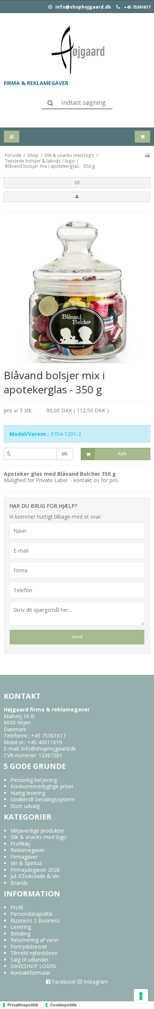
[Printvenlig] (147, 155)
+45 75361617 (137, 7)
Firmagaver (24, 856)
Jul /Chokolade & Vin (34, 876)
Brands (19, 882)
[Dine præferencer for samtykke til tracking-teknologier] (141, 996)
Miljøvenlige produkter (37, 830)
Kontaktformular (30, 972)
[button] (77, 182)
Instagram (95, 981)
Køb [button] (122, 453)
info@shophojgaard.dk (82, 7)
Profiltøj (20, 843)
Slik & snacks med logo (38, 836)
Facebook (63, 981)
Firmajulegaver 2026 (35, 869)
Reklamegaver (27, 850)
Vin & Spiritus (26, 863)
